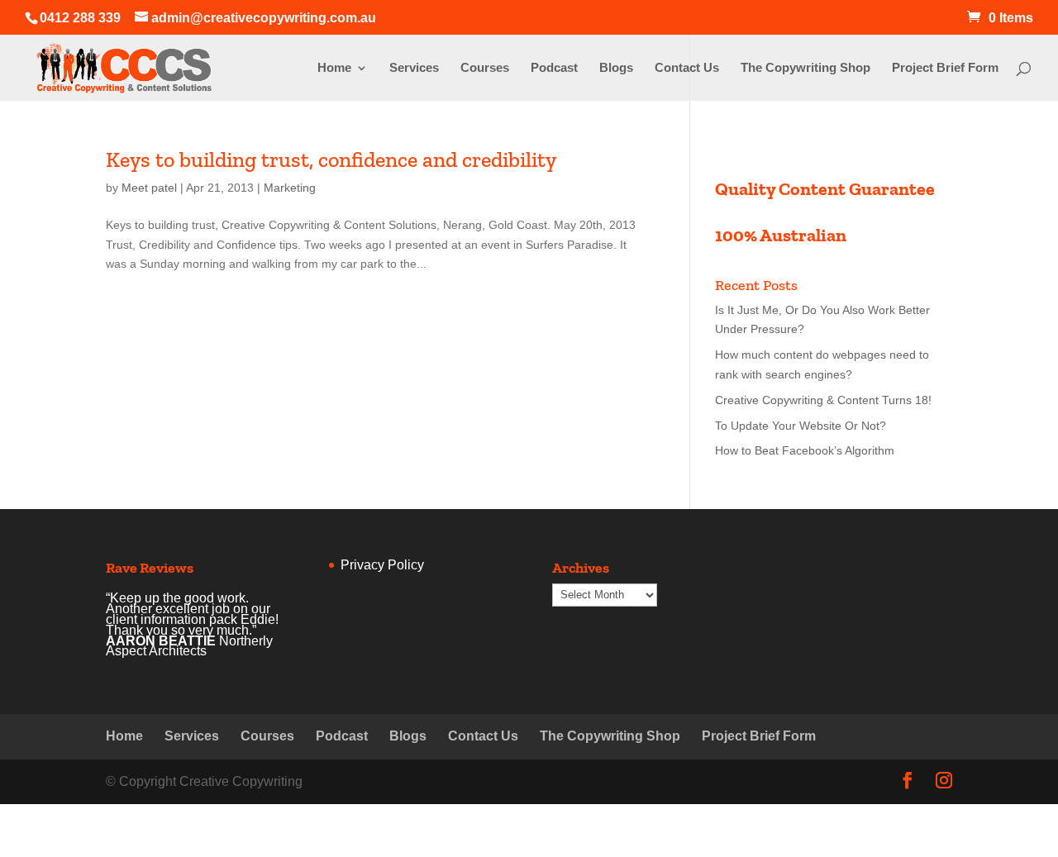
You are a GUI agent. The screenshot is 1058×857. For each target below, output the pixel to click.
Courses (484, 68)
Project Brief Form (945, 68)
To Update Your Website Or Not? (800, 425)
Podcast (554, 68)
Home (334, 68)
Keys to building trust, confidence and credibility (331, 159)
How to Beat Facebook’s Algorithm (804, 450)
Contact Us (687, 68)
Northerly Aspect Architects (189, 646)
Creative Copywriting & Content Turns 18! (823, 400)
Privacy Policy (382, 565)
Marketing (290, 187)
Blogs (616, 68)
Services (414, 68)
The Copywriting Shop (805, 68)
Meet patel (149, 187)
